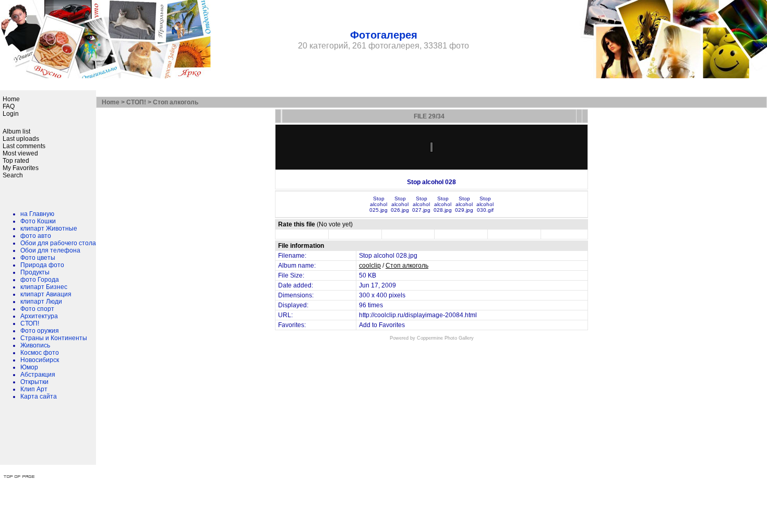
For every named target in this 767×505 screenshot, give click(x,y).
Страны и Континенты (53, 338)
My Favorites (21, 168)
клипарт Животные (48, 228)
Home (11, 99)
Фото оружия (39, 330)
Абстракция (37, 374)
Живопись (35, 345)
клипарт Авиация (45, 294)
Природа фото (42, 265)
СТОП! (29, 323)
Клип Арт (33, 389)
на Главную (37, 214)
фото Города (39, 279)
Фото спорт (37, 308)
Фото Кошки (38, 221)
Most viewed (20, 153)
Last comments (24, 146)
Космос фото (39, 352)
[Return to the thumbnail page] (278, 116)
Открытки (34, 382)
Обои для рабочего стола (58, 243)
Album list (16, 131)
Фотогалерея (383, 35)
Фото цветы (37, 257)
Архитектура (39, 316)
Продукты (35, 272)
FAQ (9, 106)
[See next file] (585, 116)
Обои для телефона (50, 250)
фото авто (35, 235)
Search (13, 175)
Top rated (16, 160)
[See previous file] (579, 116)
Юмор (29, 367)
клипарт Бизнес (43, 287)
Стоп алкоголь (175, 102)
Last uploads (21, 138)
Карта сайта (38, 396)
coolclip (370, 265)
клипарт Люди (41, 301)
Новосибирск (39, 360)
